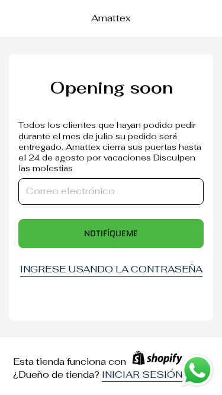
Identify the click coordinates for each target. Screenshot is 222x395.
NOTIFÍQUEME (111, 233)
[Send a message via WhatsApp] (197, 370)
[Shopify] (157, 362)
